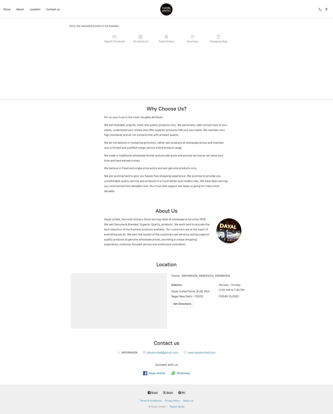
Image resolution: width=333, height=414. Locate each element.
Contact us (53, 9)
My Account (140, 41)
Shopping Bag (218, 41)
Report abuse (177, 406)
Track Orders (166, 41)
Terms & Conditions (151, 400)
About (20, 9)
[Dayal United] (166, 9)
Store (6, 9)
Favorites (192, 41)
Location (35, 9)
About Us (188, 400)
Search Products (114, 41)
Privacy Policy (172, 400)
